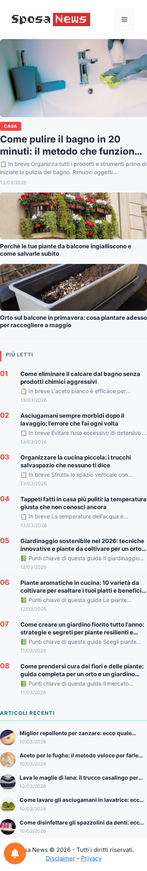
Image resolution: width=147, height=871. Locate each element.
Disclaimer (60, 858)
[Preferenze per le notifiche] (15, 853)
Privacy (91, 858)
